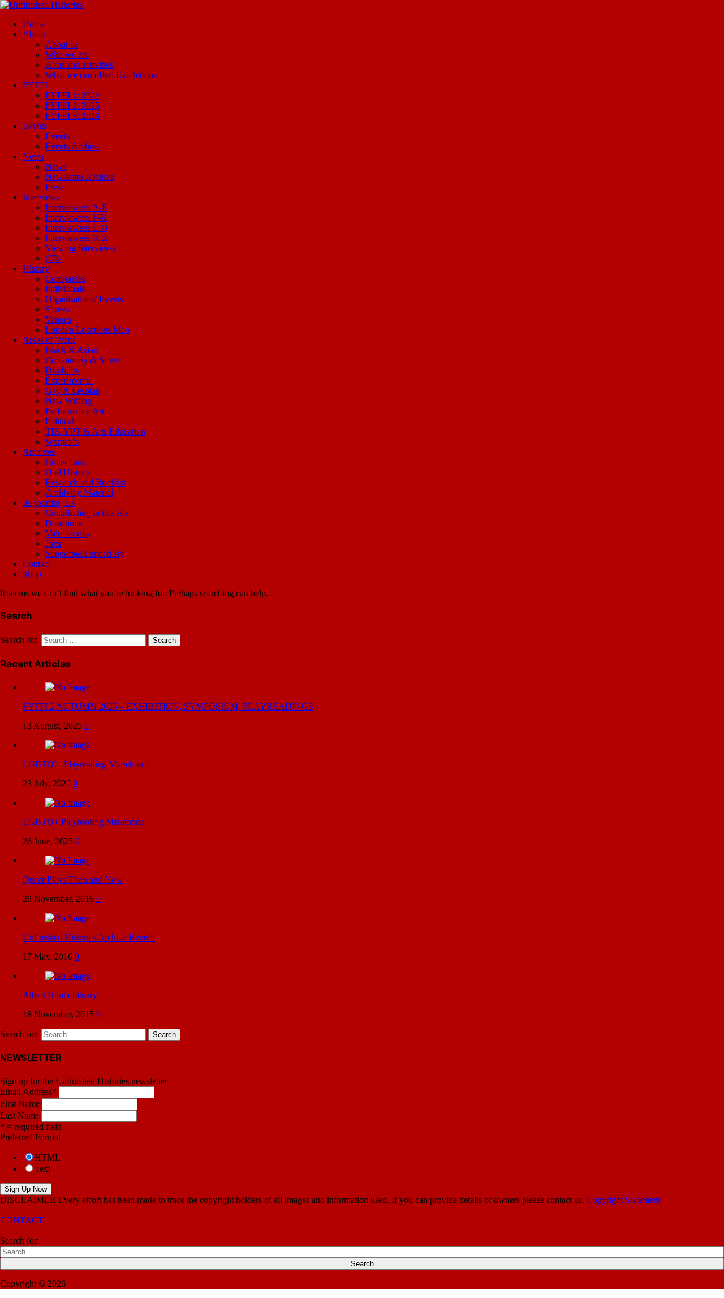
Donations (63, 523)
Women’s (62, 441)
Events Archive (72, 146)
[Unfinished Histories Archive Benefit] (67, 918)
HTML (48, 1157)
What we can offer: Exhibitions (101, 75)
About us (61, 44)
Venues (58, 319)
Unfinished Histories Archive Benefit (89, 937)
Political (59, 421)
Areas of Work (49, 340)
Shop (32, 574)
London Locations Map (87, 329)
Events (35, 126)
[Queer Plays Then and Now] (67, 860)
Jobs (53, 543)
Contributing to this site (86, 513)
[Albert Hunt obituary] (67, 976)
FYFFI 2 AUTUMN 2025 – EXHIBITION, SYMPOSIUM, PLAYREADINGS (168, 706)
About (34, 34)
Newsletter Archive (79, 177)
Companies (65, 278)
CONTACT (22, 1220)
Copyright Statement (623, 1200)
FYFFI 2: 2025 (72, 105)
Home (34, 24)
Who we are (67, 54)
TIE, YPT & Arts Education (95, 431)
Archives (39, 452)
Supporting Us (49, 503)
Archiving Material (79, 492)
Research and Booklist (85, 482)
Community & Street (82, 360)
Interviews (41, 197)
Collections (65, 462)
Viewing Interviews (80, 248)
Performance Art (74, 411)
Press (54, 187)
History (36, 268)
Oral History (67, 472)
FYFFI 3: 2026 (72, 116)
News (33, 156)
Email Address (28, 1092)
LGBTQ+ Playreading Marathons (83, 822)
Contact (36, 564)
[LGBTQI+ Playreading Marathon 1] (67, 745)
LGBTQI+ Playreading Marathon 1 (86, 764)
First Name (20, 1103)
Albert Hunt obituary (60, 995)
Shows (57, 309)
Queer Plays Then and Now (73, 879)
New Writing (68, 401)
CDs (53, 258)
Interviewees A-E (76, 207)
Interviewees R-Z (76, 238)
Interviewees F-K (76, 217)
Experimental (69, 380)
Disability (62, 370)
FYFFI (35, 85)
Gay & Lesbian (72, 391)
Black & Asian (71, 350)
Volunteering (68, 533)
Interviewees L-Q (76, 228)
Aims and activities (79, 65)
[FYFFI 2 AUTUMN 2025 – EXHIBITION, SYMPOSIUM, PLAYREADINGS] (67, 687)
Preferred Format (30, 1137)
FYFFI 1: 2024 (72, 95)
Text (42, 1169)
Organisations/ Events (84, 299)
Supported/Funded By (84, 553)
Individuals (65, 289)
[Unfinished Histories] (41, 5)
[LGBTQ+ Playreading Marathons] (67, 802)
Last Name (19, 1115)
